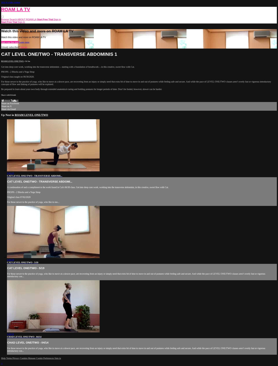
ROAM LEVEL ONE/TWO (12, 61)
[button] (3, 17)
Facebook (6, 100)
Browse (5, 19)
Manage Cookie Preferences (41, 358)
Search (13, 19)
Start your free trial (10, 42)
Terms (9, 358)
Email (15, 100)
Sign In (21, 22)
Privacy (16, 358)
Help (3, 358)
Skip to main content (10, 2)
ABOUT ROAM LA (26, 19)
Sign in (57, 19)
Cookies (24, 358)
